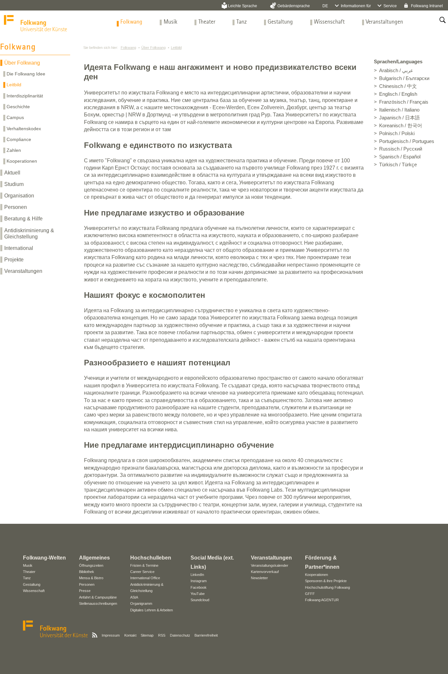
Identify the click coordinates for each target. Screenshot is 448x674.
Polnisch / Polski (397, 133)
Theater (206, 22)
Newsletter (259, 578)
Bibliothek (86, 572)
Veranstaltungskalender (269, 565)
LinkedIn (197, 575)
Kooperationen (22, 161)
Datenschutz (180, 635)
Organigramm (141, 603)
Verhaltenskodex (24, 128)
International (18, 248)
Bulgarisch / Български (404, 78)
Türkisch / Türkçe (398, 164)
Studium (14, 184)
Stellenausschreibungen (98, 603)
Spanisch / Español (399, 156)
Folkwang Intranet (426, 6)
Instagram (199, 581)
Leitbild (14, 84)
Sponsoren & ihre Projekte (326, 581)
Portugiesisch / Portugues (406, 141)
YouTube (198, 594)
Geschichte (18, 106)
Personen (15, 207)
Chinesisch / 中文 (398, 86)
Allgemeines (94, 558)
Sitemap (147, 635)
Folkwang (131, 22)
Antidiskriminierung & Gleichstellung (29, 233)
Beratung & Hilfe (23, 218)
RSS (161, 635)
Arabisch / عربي (396, 70)
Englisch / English (398, 94)
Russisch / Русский (400, 149)
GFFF (310, 594)
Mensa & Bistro (91, 578)
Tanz (241, 22)
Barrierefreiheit (206, 635)
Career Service (142, 572)
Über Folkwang (22, 63)
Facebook (199, 587)
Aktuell (12, 172)
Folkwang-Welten (44, 558)
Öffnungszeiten (91, 565)
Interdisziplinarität (25, 95)
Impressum (111, 635)
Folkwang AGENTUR (322, 600)
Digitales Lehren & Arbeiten (151, 610)
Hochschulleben (150, 558)
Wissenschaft (329, 22)
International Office (145, 578)
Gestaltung (280, 22)
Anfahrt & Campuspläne (98, 597)
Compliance (19, 139)
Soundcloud (200, 600)
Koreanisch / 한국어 (400, 125)
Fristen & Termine (144, 565)
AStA (134, 597)
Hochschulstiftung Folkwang (327, 587)
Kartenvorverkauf (265, 572)
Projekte (14, 259)
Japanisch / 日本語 (399, 117)
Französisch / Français (403, 102)
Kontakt (130, 635)
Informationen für (356, 6)
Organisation (19, 195)
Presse (85, 591)
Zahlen (14, 150)
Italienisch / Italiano (399, 109)
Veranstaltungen (384, 22)
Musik (170, 22)
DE (325, 6)
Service (390, 6)
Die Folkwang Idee (26, 73)
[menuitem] (131, 22)
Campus (15, 117)
